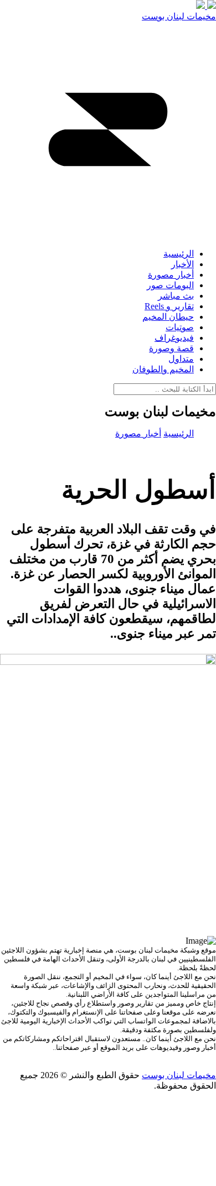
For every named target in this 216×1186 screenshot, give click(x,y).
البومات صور (170, 285)
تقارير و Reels (169, 306)
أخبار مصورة (171, 274)
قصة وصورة (171, 348)
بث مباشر (176, 295)
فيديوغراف (174, 337)
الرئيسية (178, 253)
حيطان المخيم (168, 316)
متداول (181, 358)
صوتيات (180, 327)
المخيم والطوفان (163, 369)
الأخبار (182, 264)
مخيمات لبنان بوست (179, 16)
